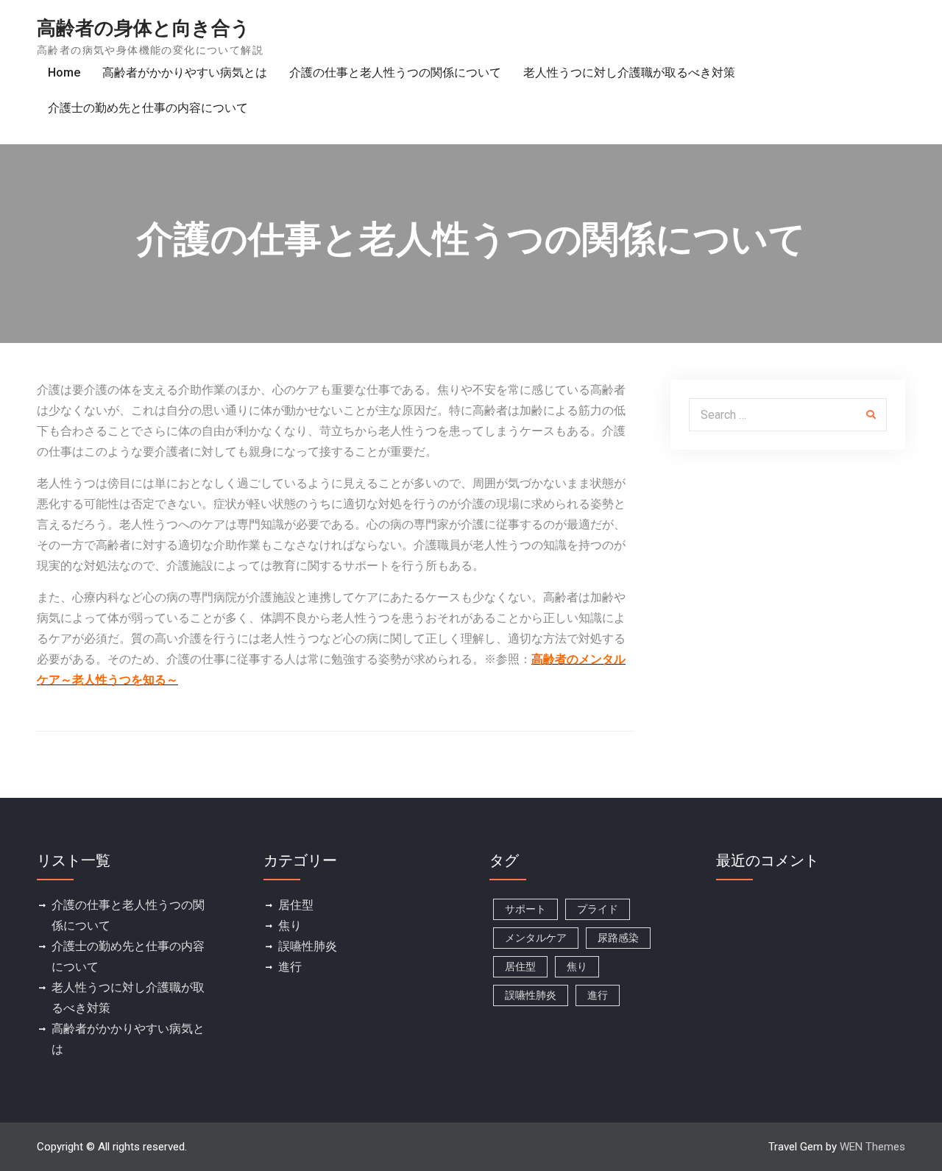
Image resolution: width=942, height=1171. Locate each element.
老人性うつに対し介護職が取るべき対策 (629, 72)
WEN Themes (872, 1146)
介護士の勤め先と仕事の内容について (148, 108)
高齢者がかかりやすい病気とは (184, 72)
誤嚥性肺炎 (307, 946)
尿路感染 (618, 938)
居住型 (296, 905)
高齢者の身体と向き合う (143, 28)
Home (64, 72)
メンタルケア (536, 938)
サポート (525, 909)
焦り (290, 926)
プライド (597, 909)
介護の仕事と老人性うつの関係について (395, 72)
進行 (290, 967)
